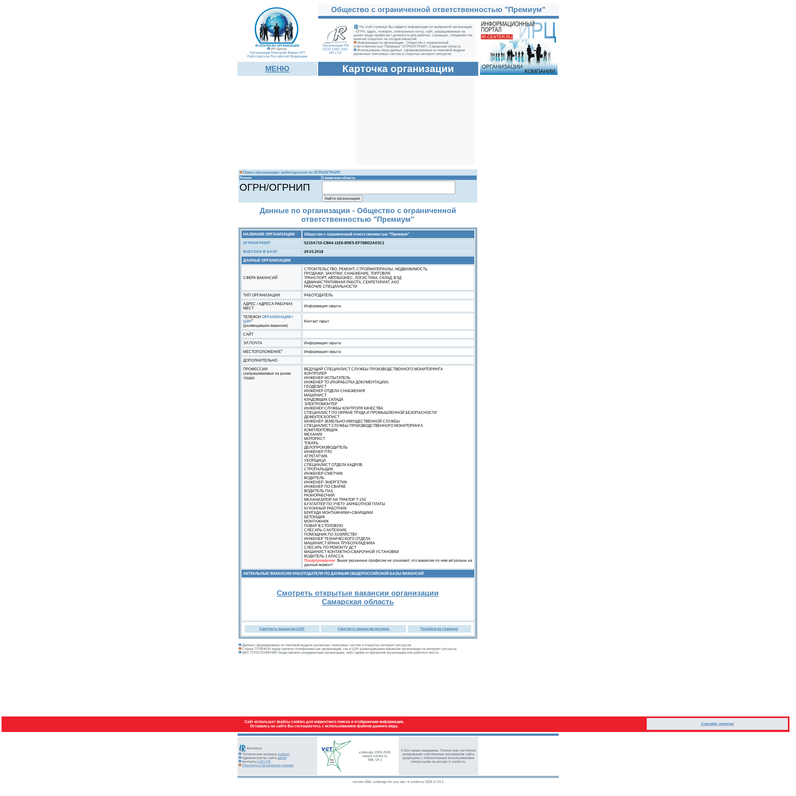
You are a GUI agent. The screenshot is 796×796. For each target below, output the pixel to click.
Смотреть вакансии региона (363, 629)
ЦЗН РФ (264, 761)
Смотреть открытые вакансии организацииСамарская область (358, 597)
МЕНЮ (277, 68)
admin (282, 758)
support (283, 754)
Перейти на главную (439, 629)
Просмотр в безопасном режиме (268, 765)
